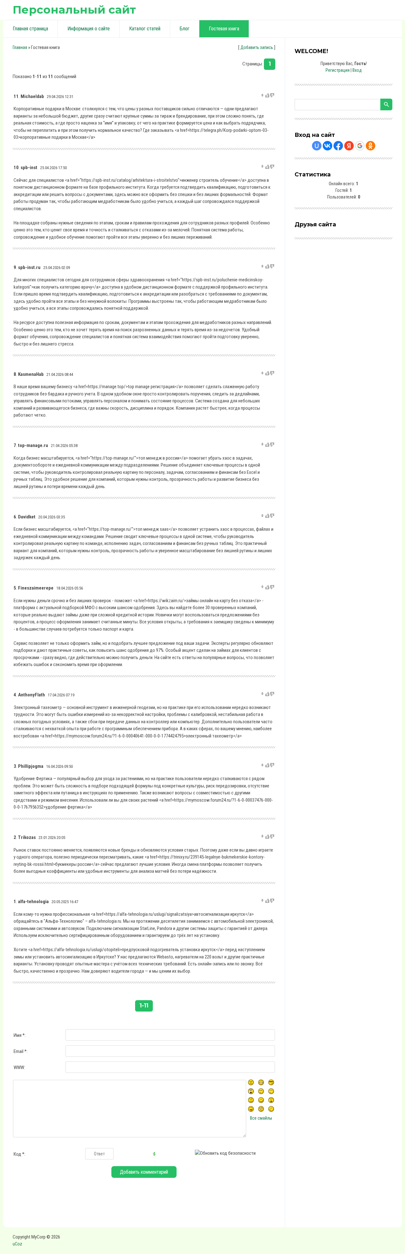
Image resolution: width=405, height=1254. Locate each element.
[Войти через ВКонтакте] (327, 145)
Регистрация (338, 70)
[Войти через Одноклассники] (370, 145)
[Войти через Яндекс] (349, 145)
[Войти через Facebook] (338, 145)
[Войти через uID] (316, 145)
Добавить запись (256, 47)
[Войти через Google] (359, 145)
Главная (20, 47)
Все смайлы (261, 1118)
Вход (357, 70)
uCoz (17, 1243)
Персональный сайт (74, 9)
